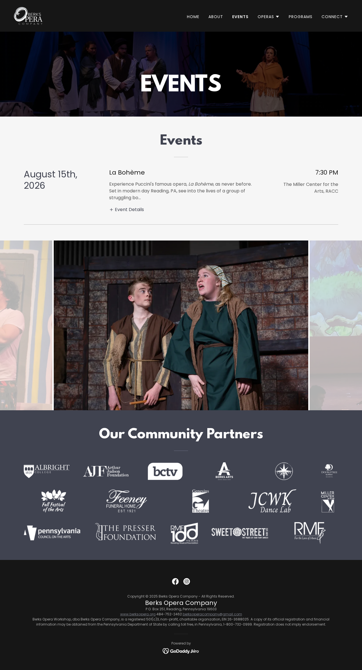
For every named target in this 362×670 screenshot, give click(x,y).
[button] (269, 16)
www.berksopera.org (138, 614)
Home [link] (193, 17)
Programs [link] (301, 17)
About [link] (215, 17)
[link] (28, 15)
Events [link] (240, 17)
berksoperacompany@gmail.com (212, 614)
